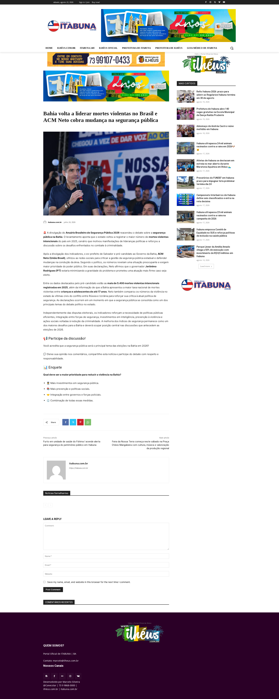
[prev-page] (45, 505)
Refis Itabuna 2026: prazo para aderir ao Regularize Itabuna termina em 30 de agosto (215, 94)
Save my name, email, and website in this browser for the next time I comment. (88, 582)
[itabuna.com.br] (45, 222)
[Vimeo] (219, 2)
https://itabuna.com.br (78, 468)
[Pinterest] (80, 422)
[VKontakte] (78, 676)
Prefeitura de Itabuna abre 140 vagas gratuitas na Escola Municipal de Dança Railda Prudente (215, 112)
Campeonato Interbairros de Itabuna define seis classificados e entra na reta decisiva (215, 198)
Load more (205, 266)
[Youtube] (224, 2)
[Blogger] (46, 676)
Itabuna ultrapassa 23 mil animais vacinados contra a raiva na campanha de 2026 (214, 215)
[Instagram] (210, 2)
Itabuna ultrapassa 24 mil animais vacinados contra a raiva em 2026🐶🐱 (215, 146)
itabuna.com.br (55, 222)
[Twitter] (215, 2)
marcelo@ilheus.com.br (66, 660)
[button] (232, 48)
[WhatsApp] (88, 422)
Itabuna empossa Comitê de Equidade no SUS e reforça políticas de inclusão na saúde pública (215, 232)
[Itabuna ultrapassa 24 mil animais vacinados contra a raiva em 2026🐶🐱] (186, 148)
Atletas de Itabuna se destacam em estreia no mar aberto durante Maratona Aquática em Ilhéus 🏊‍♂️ (215, 163)
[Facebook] (206, 2)
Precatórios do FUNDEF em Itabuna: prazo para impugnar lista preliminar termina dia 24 (215, 181)
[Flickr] (62, 676)
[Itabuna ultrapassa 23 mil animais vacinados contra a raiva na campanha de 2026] (186, 217)
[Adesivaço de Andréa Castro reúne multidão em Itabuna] (186, 131)
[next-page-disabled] (50, 505)
